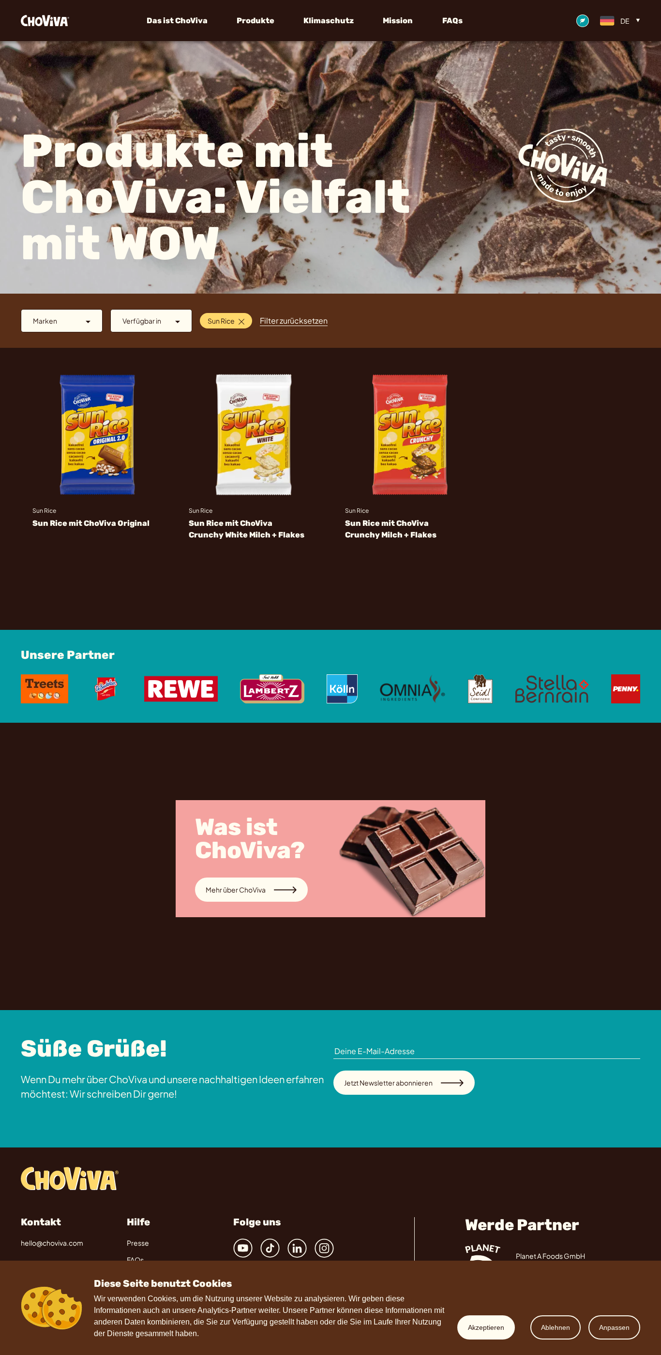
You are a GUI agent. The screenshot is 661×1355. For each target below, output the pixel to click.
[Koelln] (342, 688)
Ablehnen (555, 1327)
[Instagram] (324, 1248)
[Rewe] (181, 688)
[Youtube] (243, 1248)
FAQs (452, 20)
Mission (398, 20)
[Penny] (625, 688)
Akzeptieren (486, 1327)
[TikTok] (270, 1248)
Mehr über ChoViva (236, 889)
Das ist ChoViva (177, 20)
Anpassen (614, 1327)
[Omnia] (413, 688)
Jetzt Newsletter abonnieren (388, 1082)
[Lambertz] (272, 688)
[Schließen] (241, 321)
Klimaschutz (328, 20)
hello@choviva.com (52, 1242)
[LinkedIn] (297, 1248)
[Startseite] (70, 21)
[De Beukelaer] (105, 688)
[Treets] (44, 688)
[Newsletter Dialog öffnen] (635, 1010)
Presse (138, 1242)
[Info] (582, 21)
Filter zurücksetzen (294, 320)
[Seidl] (480, 688)
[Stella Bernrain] (552, 688)
